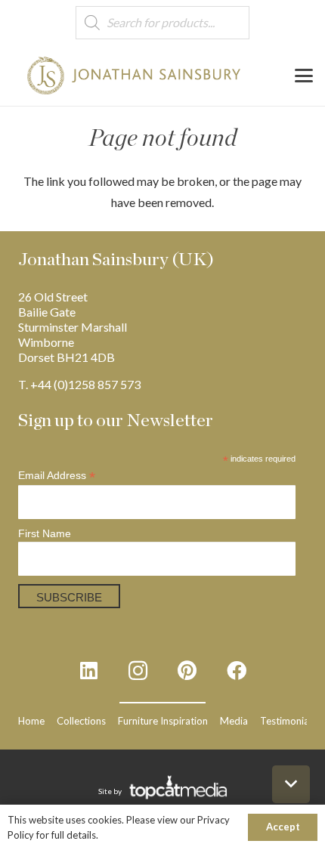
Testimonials (288, 721)
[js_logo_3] (134, 75)
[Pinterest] (187, 670)
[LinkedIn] (88, 670)
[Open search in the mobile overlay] (162, 23)
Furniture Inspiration (163, 721)
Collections (81, 721)
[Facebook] (236, 670)
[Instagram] (137, 670)
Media (234, 721)
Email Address (56, 475)
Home (31, 721)
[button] (304, 75)
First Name (44, 533)
